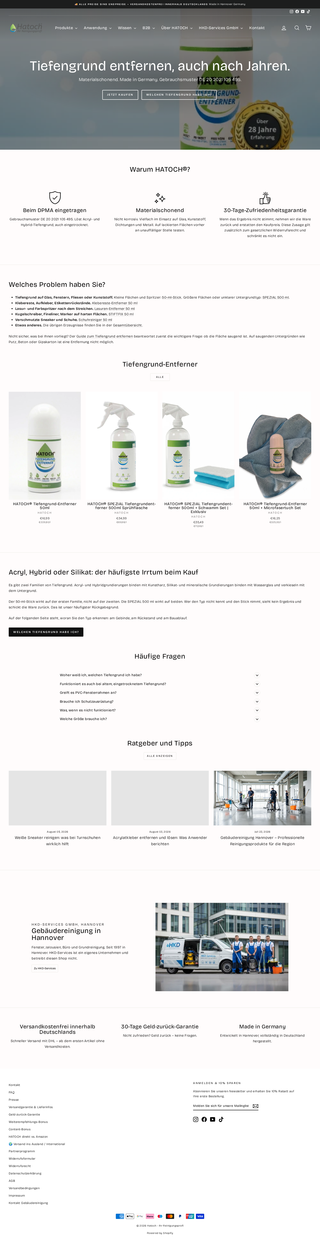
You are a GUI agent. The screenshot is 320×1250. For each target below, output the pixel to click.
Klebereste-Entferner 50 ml (115, 303)
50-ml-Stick (171, 297)
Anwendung (96, 27)
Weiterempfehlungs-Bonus (28, 1122)
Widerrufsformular (22, 1158)
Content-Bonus (19, 1129)
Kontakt (257, 27)
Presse (14, 1100)
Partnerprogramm (22, 1151)
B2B (147, 27)
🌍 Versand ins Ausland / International (37, 1144)
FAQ (12, 1092)
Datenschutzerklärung (25, 1173)
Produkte (64, 27)
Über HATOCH (175, 27)
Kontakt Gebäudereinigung (28, 1203)
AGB (12, 1181)
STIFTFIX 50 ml (121, 314)
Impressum (17, 1195)
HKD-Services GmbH (219, 27)
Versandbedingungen (24, 1188)
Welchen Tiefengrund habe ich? (179, 94)
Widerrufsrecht (20, 1166)
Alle (160, 376)
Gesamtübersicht (127, 325)
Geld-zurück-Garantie (24, 1114)
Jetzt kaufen (120, 94)
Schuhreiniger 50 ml (95, 320)
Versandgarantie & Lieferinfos (31, 1107)
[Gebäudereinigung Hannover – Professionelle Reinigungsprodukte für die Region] (262, 798)
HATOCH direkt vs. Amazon (28, 1137)
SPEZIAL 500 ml (276, 297)
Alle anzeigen (160, 755)
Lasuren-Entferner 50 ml (114, 309)
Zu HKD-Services (45, 968)
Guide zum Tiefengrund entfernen (104, 336)
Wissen (125, 27)
